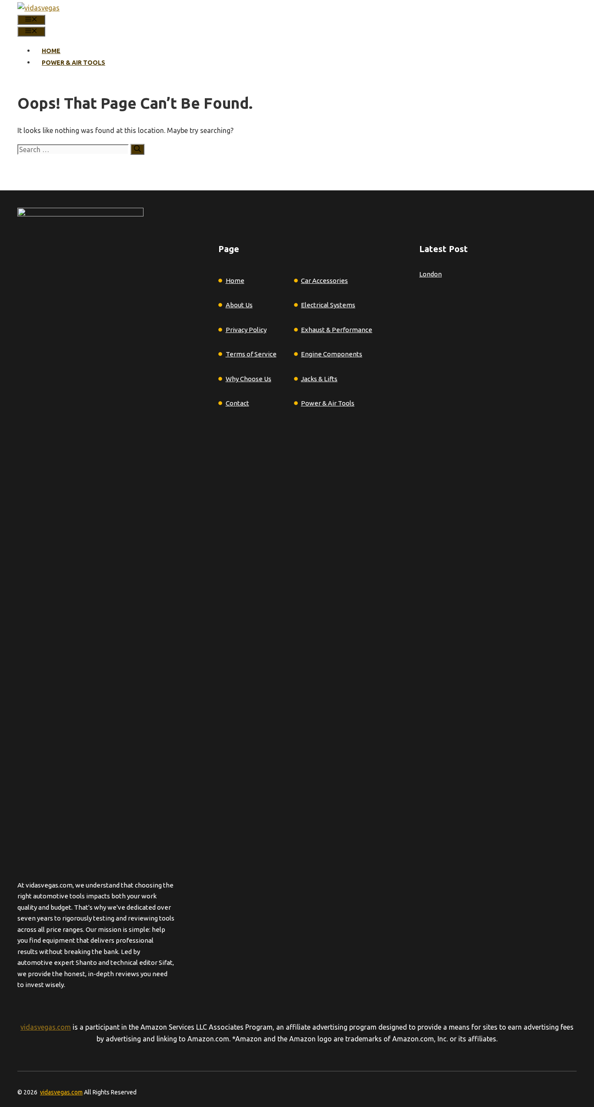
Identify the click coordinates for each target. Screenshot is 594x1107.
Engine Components (331, 354)
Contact (237, 403)
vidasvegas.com (45, 1027)
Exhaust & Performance (336, 329)
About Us (239, 305)
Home (51, 50)
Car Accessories (324, 280)
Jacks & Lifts (319, 378)
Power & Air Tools (73, 62)
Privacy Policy (246, 329)
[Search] (137, 149)
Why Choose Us (248, 378)
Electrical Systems (328, 305)
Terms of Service (251, 354)
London (430, 274)
